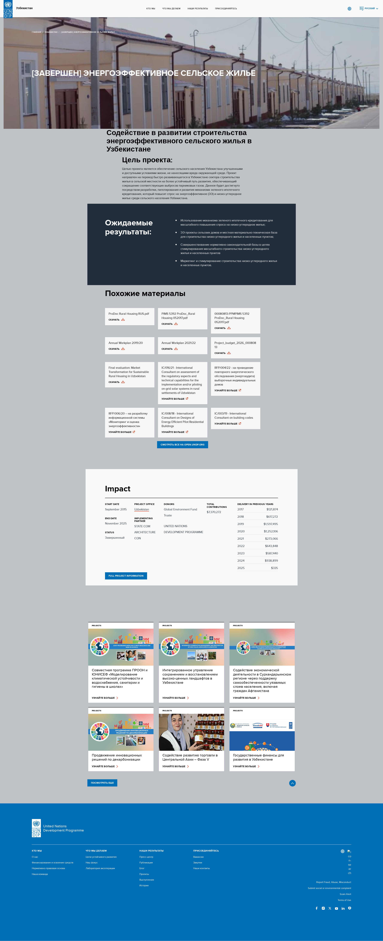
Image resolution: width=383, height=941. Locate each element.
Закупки (197, 862)
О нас (35, 857)
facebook (316, 908)
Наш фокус (92, 862)
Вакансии (198, 857)
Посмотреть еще (102, 783)
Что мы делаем (171, 8)
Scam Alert (345, 894)
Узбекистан (24, 8)
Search (355, 9)
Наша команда (40, 874)
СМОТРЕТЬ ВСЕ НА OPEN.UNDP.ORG (183, 444)
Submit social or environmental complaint (329, 888)
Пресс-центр (146, 857)
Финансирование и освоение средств (52, 862)
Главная (36, 32)
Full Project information (126, 576)
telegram (349, 908)
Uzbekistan (141, 509)
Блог (142, 868)
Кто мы (150, 8)
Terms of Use (344, 900)
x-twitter (329, 908)
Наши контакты (201, 868)
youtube (336, 908)
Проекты (144, 874)
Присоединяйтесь (226, 8)
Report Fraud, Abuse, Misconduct (333, 882)
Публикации (146, 862)
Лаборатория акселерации (100, 868)
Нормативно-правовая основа (48, 868)
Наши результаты (198, 8)
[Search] (349, 862)
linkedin (343, 908)
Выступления (146, 879)
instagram (323, 908)
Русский (370, 8)
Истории (144, 885)
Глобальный (349, 9)
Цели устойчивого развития (101, 857)
